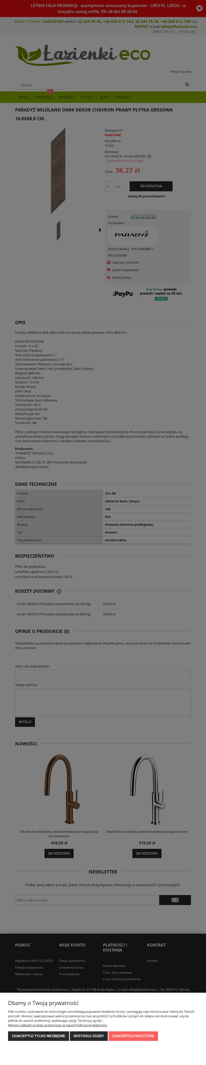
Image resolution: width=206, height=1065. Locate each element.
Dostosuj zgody (89, 1036)
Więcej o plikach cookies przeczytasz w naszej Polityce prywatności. (58, 1025)
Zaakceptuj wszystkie (133, 1036)
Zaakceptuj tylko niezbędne (38, 1036)
